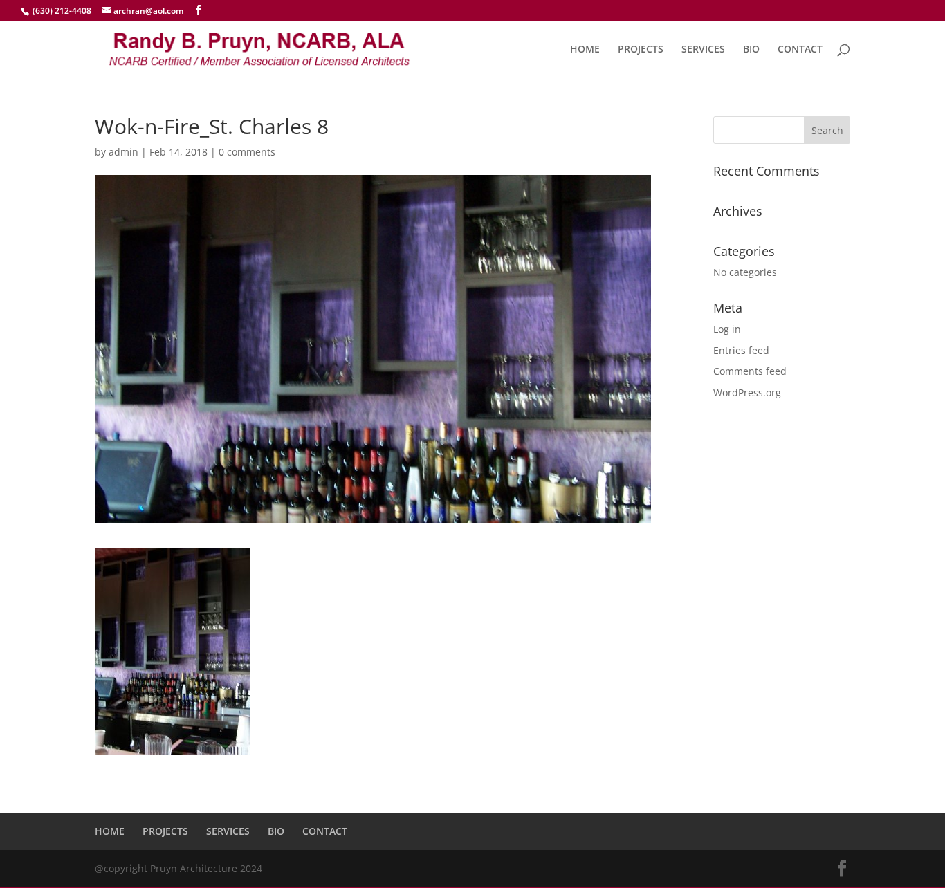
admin (123, 151)
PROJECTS (640, 49)
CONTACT (800, 49)
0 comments (247, 151)
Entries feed (741, 350)
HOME (585, 49)
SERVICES (703, 49)
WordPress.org (747, 392)
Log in (727, 328)
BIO (751, 49)
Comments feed (750, 371)
